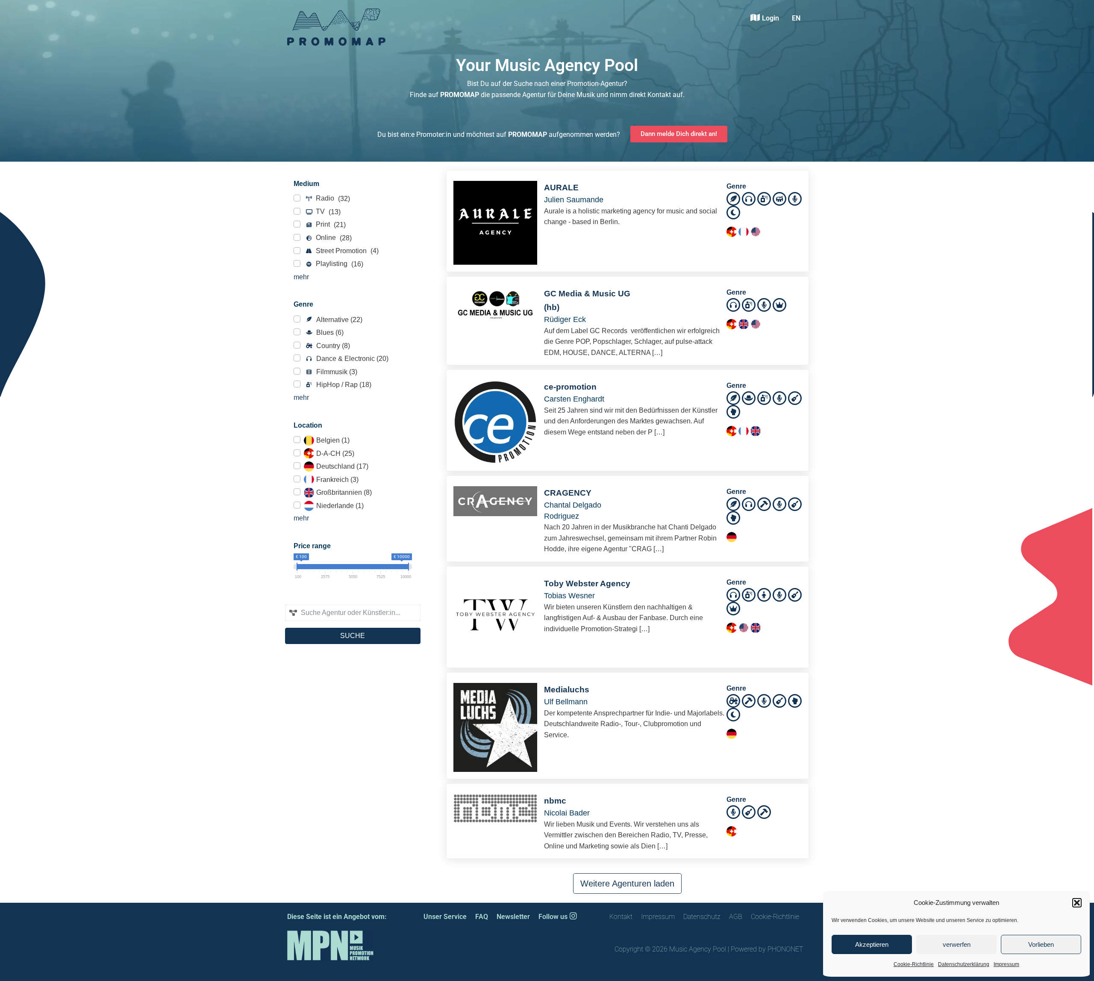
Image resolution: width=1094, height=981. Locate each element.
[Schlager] (779, 304)
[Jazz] (779, 198)
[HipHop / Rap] (764, 198)
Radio (332, 198)
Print (330, 224)
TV (327, 212)
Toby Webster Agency (587, 583)
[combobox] (353, 613)
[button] (1077, 902)
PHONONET (785, 949)
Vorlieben (1041, 944)
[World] (733, 212)
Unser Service (445, 917)
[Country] (733, 699)
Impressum (1006, 964)
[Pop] (795, 198)
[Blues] (749, 397)
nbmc (555, 800)
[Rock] (795, 397)
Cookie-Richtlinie (914, 964)
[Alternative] (733, 198)
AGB (735, 917)
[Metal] (764, 503)
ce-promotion (570, 386)
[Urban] (733, 411)
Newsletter (513, 917)
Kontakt (620, 917)
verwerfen (956, 944)
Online (333, 238)
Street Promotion (346, 251)
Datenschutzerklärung (963, 964)
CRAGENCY (567, 492)
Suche (352, 635)
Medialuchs (566, 689)
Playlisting (338, 264)
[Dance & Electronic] (749, 198)
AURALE (561, 187)
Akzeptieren (871, 944)
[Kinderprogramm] (764, 594)
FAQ (481, 917)
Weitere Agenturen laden (627, 883)
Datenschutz (702, 917)
